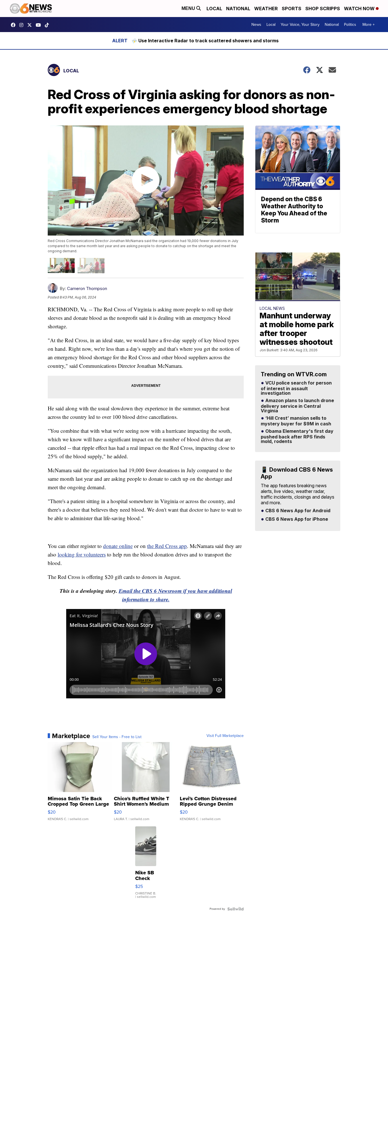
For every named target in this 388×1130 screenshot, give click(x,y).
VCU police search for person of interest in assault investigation (296, 388)
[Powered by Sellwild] (235, 909)
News (256, 25)
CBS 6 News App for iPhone (296, 519)
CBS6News (14, 25)
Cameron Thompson (87, 288)
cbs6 (22, 25)
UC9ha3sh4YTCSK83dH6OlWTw (40, 25)
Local (214, 8)
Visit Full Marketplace (225, 736)
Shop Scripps (322, 8)
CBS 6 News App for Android (297, 510)
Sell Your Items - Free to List (116, 737)
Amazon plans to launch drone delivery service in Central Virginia (297, 405)
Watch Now (360, 8)
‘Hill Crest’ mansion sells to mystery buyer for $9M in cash (296, 421)
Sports (291, 8)
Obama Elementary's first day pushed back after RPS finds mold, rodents (297, 436)
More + (368, 25)
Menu (189, 8)
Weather (266, 8)
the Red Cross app (167, 545)
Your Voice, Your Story (300, 25)
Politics (350, 25)
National (238, 8)
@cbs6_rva (48, 25)
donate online (118, 545)
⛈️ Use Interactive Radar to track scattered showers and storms (205, 40)
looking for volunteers (82, 554)
